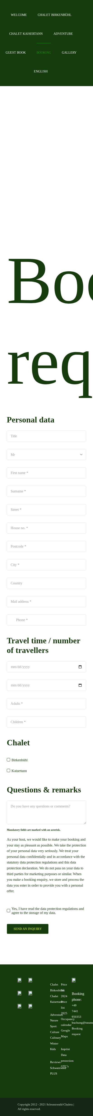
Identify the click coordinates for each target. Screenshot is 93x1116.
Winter (54, 1043)
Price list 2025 (64, 1007)
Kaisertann (19, 771)
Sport (53, 1026)
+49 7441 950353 (76, 1011)
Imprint (65, 1049)
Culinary (55, 1037)
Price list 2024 (64, 990)
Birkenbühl (20, 760)
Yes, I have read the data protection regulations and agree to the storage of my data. (48, 911)
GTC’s (65, 1066)
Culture (54, 1032)
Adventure (56, 1014)
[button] (59, 71)
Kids (53, 1049)
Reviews (55, 1062)
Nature (54, 1020)
